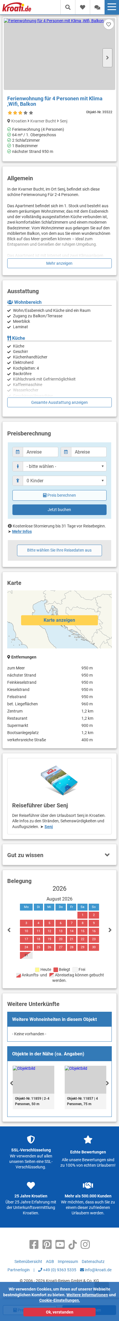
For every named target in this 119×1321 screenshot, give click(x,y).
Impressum (68, 1261)
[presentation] (11, 1083)
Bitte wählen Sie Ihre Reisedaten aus (59, 550)
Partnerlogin (19, 1270)
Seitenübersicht (28, 1261)
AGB (50, 1261)
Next (107, 57)
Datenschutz (93, 1261)
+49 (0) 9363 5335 (59, 1270)
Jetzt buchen (59, 509)
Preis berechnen (61, 495)
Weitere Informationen (87, 1295)
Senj (48, 826)
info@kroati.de (97, 1270)
